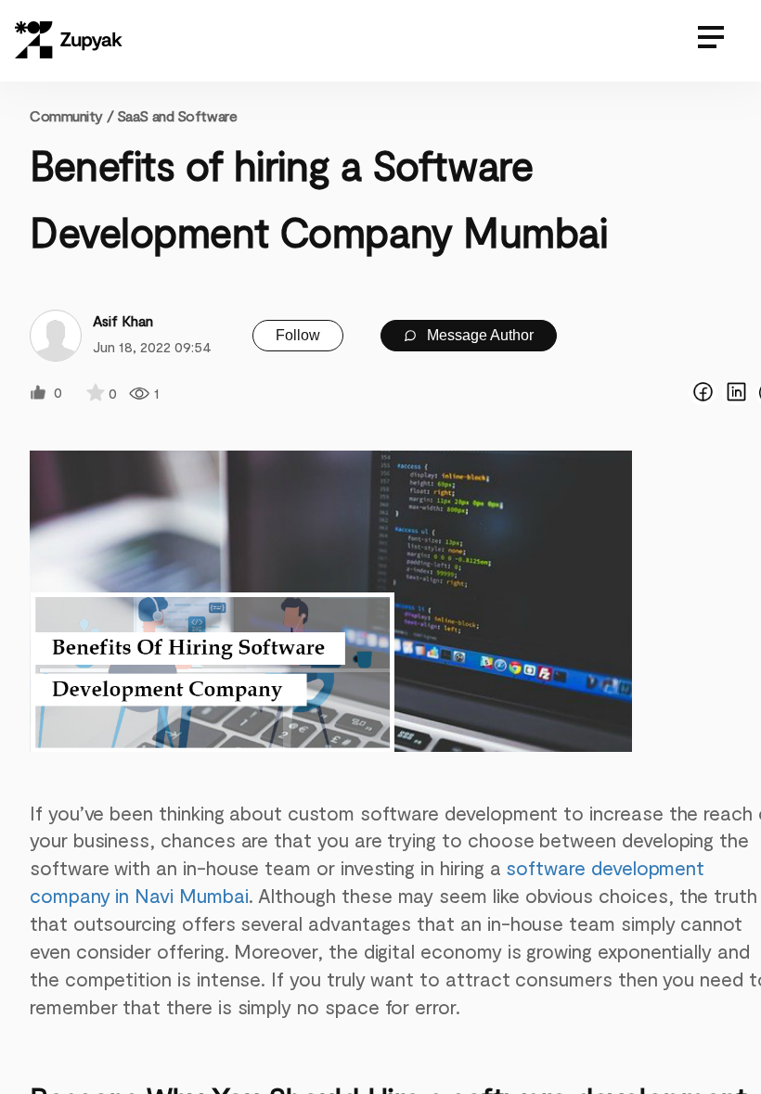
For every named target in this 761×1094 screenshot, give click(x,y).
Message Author (478, 335)
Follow (298, 335)
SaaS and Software (177, 115)
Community (71, 115)
